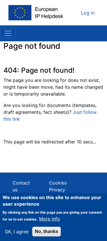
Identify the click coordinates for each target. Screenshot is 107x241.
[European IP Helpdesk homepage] (36, 12)
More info (49, 219)
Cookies (58, 183)
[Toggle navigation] (8, 33)
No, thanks (46, 231)
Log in (87, 13)
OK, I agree (17, 231)
